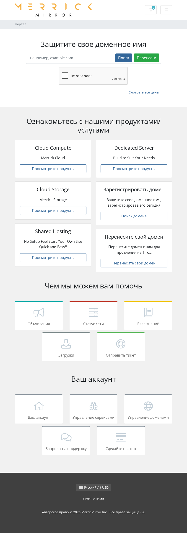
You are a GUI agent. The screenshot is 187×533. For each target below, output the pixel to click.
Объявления (39, 323)
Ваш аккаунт (39, 417)
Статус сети (93, 323)
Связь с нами (93, 499)
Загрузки (66, 355)
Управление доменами (148, 417)
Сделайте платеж (121, 448)
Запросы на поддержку (66, 448)
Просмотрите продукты (53, 168)
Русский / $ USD (96, 487)
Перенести (146, 57)
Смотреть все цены (144, 92)
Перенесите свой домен (134, 263)
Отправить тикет (121, 355)
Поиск (123, 57)
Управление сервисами (93, 417)
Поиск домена (134, 216)
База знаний (148, 323)
